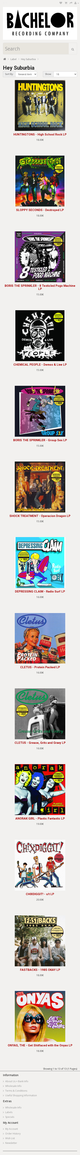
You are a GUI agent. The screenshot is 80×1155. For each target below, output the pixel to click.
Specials (9, 1117)
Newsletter (11, 1143)
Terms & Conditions (16, 1090)
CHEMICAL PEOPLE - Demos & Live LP (40, 364)
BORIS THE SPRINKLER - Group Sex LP (40, 440)
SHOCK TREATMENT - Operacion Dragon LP (40, 516)
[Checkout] (71, 3)
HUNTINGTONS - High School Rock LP (40, 134)
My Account (11, 1129)
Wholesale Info (13, 1086)
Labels (8, 1112)
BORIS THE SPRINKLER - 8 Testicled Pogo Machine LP (40, 287)
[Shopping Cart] (66, 3)
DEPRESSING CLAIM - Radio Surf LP (40, 591)
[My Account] (76, 3)
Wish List (10, 1138)
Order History (13, 1133)
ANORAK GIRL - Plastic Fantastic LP (40, 818)
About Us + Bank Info (16, 1081)
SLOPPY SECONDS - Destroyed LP (40, 210)
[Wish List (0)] (60, 3)
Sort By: (9, 74)
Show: (48, 74)
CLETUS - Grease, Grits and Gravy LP (40, 743)
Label (13, 59)
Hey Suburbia (28, 59)
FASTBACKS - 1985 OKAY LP (40, 970)
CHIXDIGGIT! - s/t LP (40, 894)
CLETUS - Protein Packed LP (40, 667)
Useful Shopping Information (21, 1095)
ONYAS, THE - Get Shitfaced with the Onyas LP (40, 1045)
